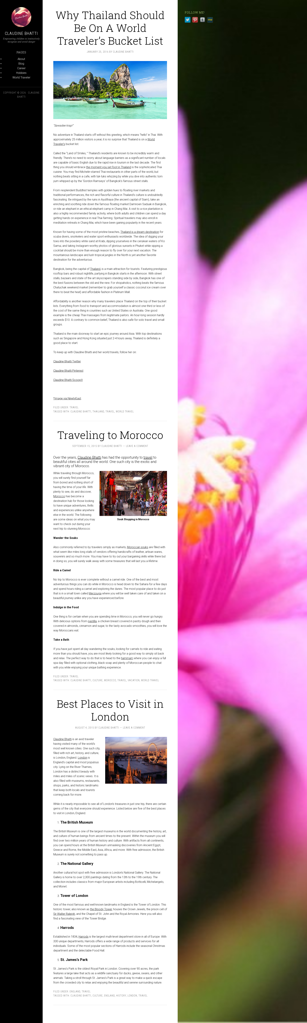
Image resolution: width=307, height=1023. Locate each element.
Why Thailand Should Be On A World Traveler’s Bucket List (110, 28)
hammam (127, 658)
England (75, 991)
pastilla (92, 621)
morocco (110, 680)
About (21, 59)
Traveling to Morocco (110, 435)
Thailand (95, 269)
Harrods (83, 936)
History (121, 995)
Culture (98, 680)
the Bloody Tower (101, 909)
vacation (134, 680)
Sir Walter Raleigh (64, 914)
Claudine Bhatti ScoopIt (68, 380)
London (82, 757)
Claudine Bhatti (21, 33)
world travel (125, 411)
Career (21, 68)
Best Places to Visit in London (110, 710)
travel (148, 457)
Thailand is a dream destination (139, 232)
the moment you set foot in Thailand (108, 167)
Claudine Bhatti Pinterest (68, 370)
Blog (21, 63)
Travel (74, 407)
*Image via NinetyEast (67, 398)
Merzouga (95, 593)
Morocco (59, 496)
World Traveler (21, 77)
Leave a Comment (137, 446)
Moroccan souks (137, 547)
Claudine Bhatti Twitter (67, 361)
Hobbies (21, 73)
